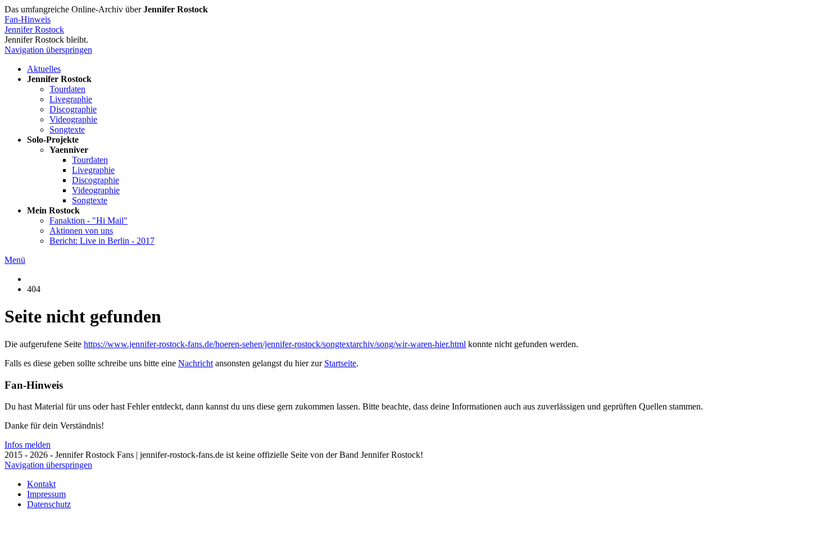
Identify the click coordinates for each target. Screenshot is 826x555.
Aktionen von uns (81, 230)
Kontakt (41, 484)
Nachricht (195, 363)
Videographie (73, 119)
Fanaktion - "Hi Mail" (88, 220)
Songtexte (67, 129)
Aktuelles (44, 69)
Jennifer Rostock (34, 29)
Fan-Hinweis (27, 19)
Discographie (73, 109)
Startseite (340, 363)
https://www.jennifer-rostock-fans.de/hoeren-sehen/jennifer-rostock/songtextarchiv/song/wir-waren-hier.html (275, 344)
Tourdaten (67, 89)
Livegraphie (70, 99)
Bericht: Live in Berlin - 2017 (102, 240)
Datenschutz (49, 504)
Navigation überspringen (48, 49)
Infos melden (27, 444)
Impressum (46, 494)
